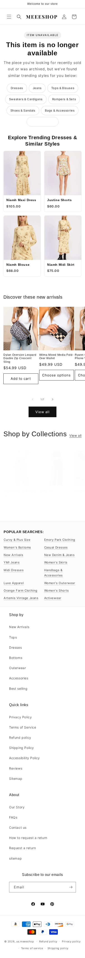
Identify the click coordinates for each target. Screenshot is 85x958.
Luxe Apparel (14, 583)
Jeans (37, 88)
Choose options (56, 375)
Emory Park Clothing (59, 539)
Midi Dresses (14, 570)
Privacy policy (71, 941)
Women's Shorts (56, 590)
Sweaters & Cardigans (26, 99)
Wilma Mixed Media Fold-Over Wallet (56, 356)
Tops (13, 637)
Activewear (52, 598)
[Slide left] (33, 399)
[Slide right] (53, 399)
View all (42, 412)
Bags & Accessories (60, 110)
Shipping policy (58, 948)
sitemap (15, 858)
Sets (43, 491)
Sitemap (15, 778)
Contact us (18, 827)
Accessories (18, 678)
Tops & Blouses (62, 88)
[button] (9, 17)
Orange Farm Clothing (20, 590)
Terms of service (32, 948)
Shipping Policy (21, 748)
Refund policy (20, 737)
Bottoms (15, 658)
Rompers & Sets (64, 99)
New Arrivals (13, 555)
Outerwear (17, 668)
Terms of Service (22, 727)
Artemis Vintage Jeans (21, 598)
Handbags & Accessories (53, 572)
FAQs (13, 817)
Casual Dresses (56, 547)
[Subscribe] (71, 887)
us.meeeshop (25, 941)
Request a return (22, 848)
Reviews (15, 768)
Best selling (18, 688)
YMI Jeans (11, 562)
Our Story (16, 807)
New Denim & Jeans (59, 555)
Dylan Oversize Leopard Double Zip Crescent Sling (19, 358)
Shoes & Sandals (22, 110)
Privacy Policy (20, 717)
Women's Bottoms (19, 491)
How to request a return (28, 838)
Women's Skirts (56, 562)
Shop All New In (43, 121)
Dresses (17, 88)
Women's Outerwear (59, 583)
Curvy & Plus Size (17, 539)
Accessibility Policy (24, 758)
